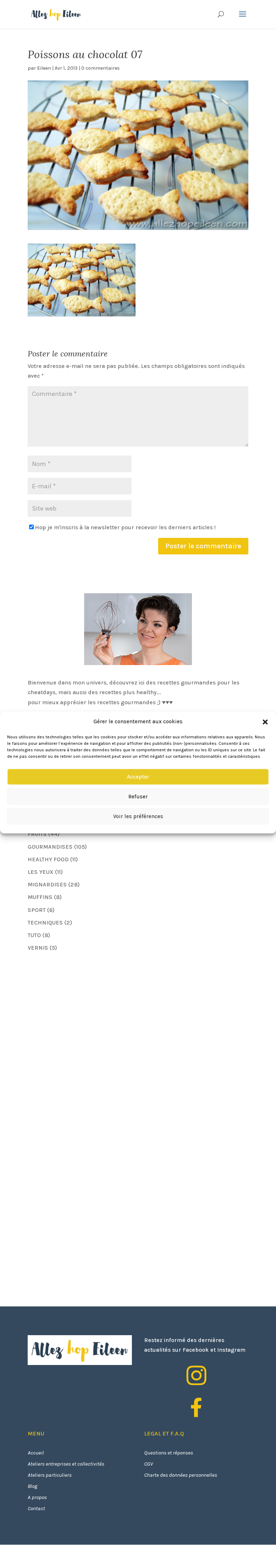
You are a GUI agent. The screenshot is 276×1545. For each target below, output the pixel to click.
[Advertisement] (81, 1008)
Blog (32, 1486)
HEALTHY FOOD (48, 859)
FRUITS (37, 833)
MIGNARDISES (47, 884)
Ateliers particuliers (50, 1475)
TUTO (34, 935)
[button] (265, 721)
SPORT (37, 910)
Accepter (138, 777)
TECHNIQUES (45, 922)
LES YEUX (41, 871)
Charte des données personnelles (180, 1475)
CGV (148, 1464)
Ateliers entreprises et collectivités (66, 1464)
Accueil (36, 1452)
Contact (36, 1508)
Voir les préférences (138, 816)
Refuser (138, 796)
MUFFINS (40, 897)
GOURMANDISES (50, 846)
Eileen (44, 68)
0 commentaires (100, 68)
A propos (37, 1497)
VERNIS (38, 947)
